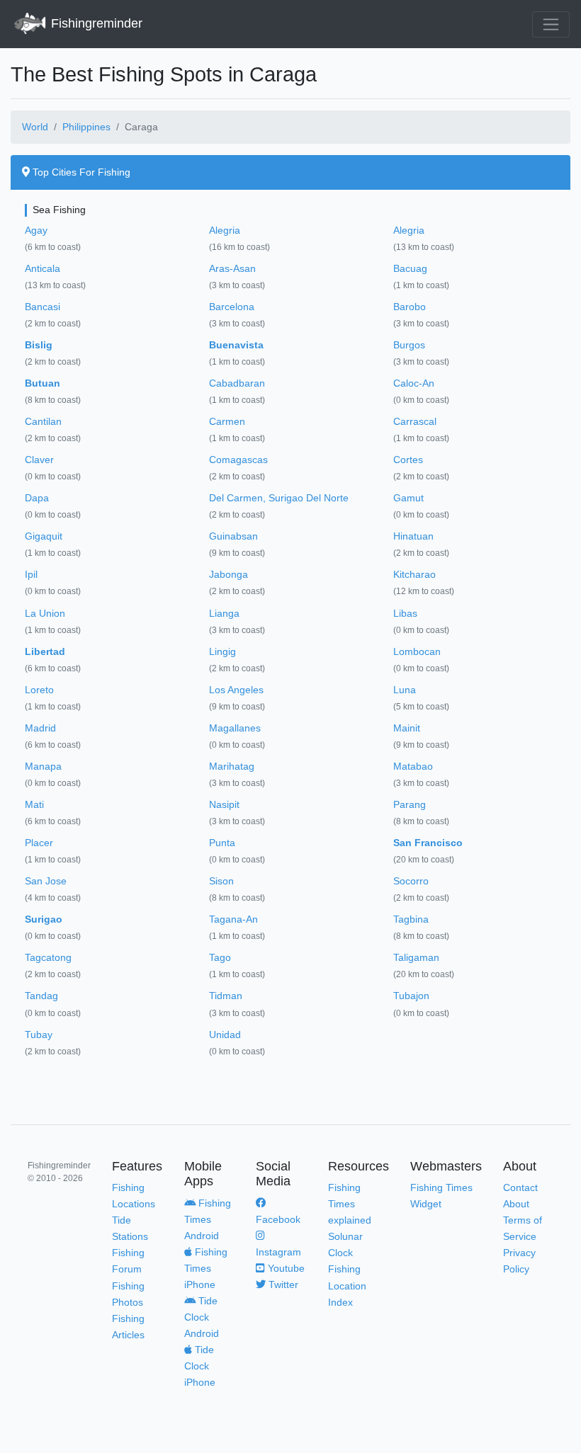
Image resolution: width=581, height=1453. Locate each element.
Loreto (39, 689)
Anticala (42, 268)
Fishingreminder (94, 23)
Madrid (40, 728)
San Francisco (428, 842)
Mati (34, 804)
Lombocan (417, 651)
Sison (221, 881)
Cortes (408, 459)
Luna (404, 689)
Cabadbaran (237, 383)
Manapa (43, 766)
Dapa (37, 497)
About (516, 1203)
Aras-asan (232, 268)
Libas (405, 613)
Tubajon (411, 995)
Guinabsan (233, 536)
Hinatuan (413, 536)
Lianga (224, 613)
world (35, 126)
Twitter (282, 1284)
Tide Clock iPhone (199, 1366)
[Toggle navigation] (551, 24)
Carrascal (414, 421)
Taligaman (416, 957)
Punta (222, 842)
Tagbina (411, 919)
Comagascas (238, 459)
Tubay (38, 1034)
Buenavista (236, 345)
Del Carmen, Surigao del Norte (279, 497)
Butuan (42, 383)
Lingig (222, 651)
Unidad (225, 1034)
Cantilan (43, 421)
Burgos (409, 345)
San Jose (46, 881)
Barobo (409, 306)
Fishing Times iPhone (205, 1268)
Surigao (43, 919)
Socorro (411, 881)
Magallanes (235, 728)
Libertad (45, 651)
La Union (45, 613)
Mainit (406, 728)
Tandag (41, 995)
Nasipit (224, 804)
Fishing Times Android (207, 1219)
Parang (409, 804)
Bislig (38, 345)
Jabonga (228, 574)
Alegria (224, 230)
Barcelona (231, 306)
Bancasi (42, 306)
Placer (39, 842)
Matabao (413, 766)
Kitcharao (414, 574)
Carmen (227, 421)
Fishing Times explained (349, 1204)
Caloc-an (413, 383)
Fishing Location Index (347, 1285)
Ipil (31, 574)
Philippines (86, 126)
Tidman (225, 995)
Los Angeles (236, 689)
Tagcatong (48, 957)
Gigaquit (43, 536)
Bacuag (410, 268)
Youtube (285, 1268)
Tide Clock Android (201, 1317)
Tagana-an (233, 919)
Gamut (408, 497)
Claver (39, 459)
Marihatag (231, 766)
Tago (220, 957)
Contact (520, 1187)
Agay (36, 230)
